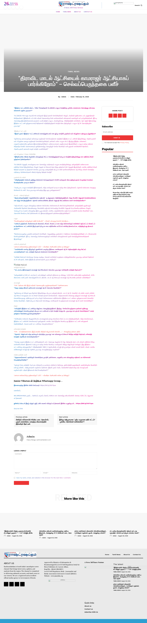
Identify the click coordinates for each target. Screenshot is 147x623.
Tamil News (73, 71)
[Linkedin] (13, 7)
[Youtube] (21, 7)
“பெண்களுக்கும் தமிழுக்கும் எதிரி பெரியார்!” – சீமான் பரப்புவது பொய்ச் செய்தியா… (41, 221)
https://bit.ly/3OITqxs (48, 385)
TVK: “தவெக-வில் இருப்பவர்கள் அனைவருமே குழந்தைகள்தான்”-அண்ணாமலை (41, 285)
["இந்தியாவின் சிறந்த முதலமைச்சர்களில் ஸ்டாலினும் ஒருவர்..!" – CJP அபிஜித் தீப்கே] (106, 158)
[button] (139, 5)
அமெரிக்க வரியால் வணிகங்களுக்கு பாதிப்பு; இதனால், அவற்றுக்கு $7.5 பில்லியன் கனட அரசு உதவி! (121, 167)
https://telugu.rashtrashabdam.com (38, 440)
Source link (18, 408)
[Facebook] (5, 7)
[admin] (19, 438)
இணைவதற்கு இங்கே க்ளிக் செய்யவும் (27, 385)
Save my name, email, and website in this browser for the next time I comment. (43, 478)
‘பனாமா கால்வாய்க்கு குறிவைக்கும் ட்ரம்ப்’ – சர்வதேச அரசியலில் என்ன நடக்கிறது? (41, 247)
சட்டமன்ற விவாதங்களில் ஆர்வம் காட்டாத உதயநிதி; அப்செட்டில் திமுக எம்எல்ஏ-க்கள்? (122, 186)
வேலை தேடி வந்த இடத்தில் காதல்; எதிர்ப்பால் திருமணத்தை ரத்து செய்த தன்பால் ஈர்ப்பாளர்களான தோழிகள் (123, 195)
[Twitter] (17, 7)
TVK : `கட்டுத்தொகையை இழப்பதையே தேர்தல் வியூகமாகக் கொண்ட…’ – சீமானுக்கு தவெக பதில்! (47, 332)
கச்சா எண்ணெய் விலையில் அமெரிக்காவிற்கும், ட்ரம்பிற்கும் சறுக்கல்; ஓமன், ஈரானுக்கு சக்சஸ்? (122, 177)
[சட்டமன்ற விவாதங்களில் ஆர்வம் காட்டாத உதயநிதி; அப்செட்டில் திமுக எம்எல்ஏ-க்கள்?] (106, 186)
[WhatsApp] (124, 116)
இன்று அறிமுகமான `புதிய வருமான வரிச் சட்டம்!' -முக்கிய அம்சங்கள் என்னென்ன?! (77, 421)
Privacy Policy (124, 142)
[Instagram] (9, 7)
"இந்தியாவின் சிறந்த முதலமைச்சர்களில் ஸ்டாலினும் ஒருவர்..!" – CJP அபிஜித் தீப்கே (122, 158)
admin (63, 97)
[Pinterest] (120, 116)
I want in (116, 138)
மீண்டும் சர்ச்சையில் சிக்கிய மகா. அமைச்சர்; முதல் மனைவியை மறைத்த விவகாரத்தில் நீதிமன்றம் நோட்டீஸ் (32, 422)
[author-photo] (5, 536)
